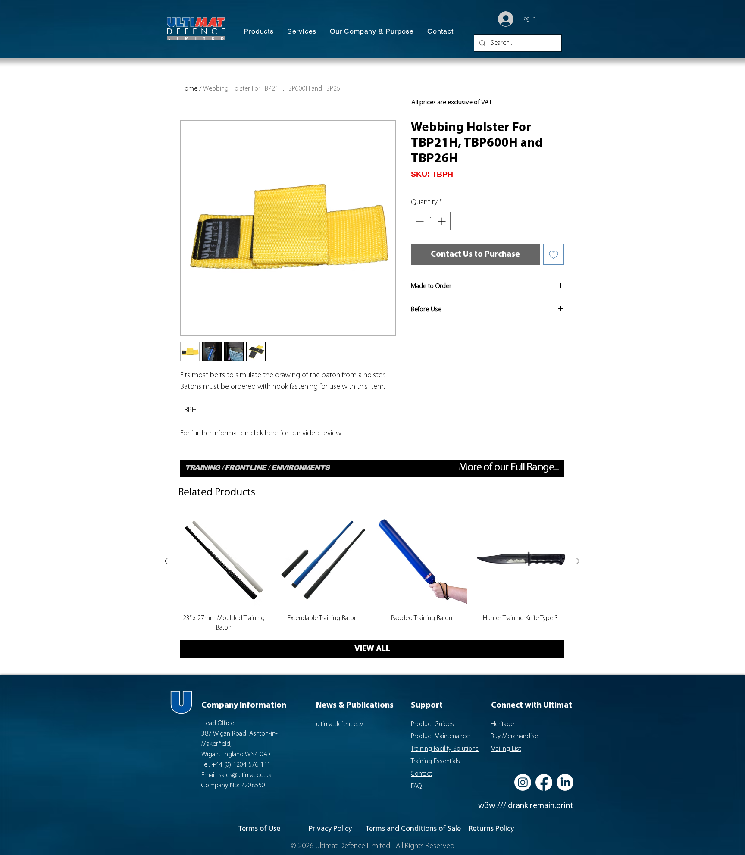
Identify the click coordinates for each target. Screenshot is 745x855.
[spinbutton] (431, 221)
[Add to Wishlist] (553, 254)
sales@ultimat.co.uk (245, 775)
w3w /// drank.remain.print (525, 806)
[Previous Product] (166, 561)
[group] (372, 574)
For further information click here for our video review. (261, 434)
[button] (259, 32)
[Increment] (442, 221)
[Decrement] (419, 221)
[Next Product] (578, 561)
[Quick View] (223, 561)
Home (188, 88)
